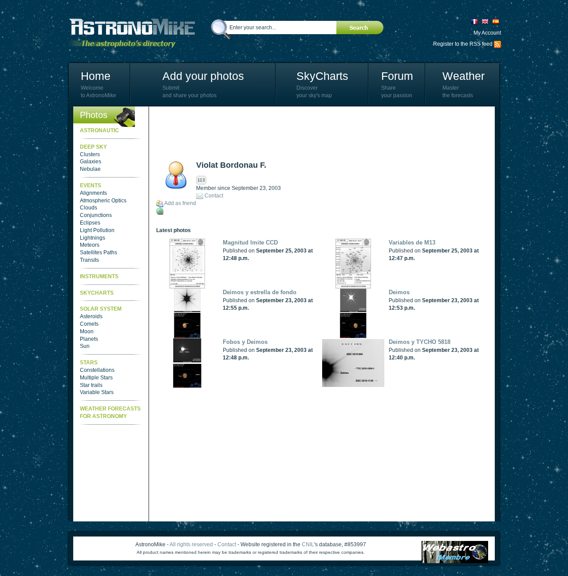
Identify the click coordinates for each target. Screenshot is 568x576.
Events (90, 185)
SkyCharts (322, 76)
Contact (214, 196)
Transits (89, 260)
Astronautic (99, 130)
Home (95, 76)
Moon (87, 331)
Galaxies (90, 161)
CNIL (308, 544)
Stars (89, 362)
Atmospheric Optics (103, 200)
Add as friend (180, 203)
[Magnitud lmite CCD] (189, 263)
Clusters (90, 154)
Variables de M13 (412, 242)
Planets (89, 339)
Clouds (88, 208)
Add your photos (203, 76)
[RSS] (497, 44)
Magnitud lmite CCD (250, 242)
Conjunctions (96, 215)
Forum (397, 76)
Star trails (91, 385)
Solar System (101, 309)
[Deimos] (355, 313)
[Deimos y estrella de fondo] (189, 313)
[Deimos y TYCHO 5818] (355, 363)
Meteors (89, 245)
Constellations (97, 370)
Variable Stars (97, 392)
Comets (89, 324)
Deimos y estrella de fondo (259, 292)
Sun (85, 346)
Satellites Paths (98, 252)
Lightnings (92, 238)
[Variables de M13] (355, 263)
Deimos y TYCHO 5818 (419, 342)
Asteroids (91, 316)
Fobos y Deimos (245, 342)
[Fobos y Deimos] (189, 363)
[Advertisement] (317, 133)
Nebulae (90, 169)
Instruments (99, 276)
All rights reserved (191, 544)
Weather (463, 76)
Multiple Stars (96, 378)
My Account (487, 33)
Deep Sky (93, 147)
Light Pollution (97, 230)
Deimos (399, 292)
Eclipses (90, 223)
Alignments (93, 193)
